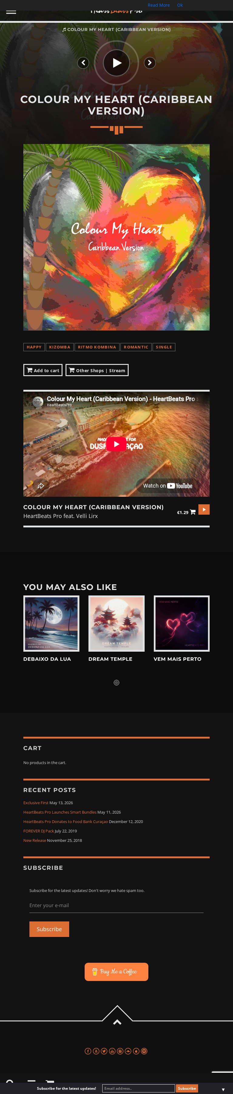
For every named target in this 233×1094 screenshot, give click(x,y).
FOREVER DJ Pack (38, 831)
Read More (159, 5)
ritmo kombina (97, 347)
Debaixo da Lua (47, 659)
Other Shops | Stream (100, 370)
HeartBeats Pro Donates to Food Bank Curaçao (65, 821)
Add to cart (45, 370)
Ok (180, 5)
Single (164, 347)
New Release (34, 840)
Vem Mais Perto (177, 659)
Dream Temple (111, 659)
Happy (34, 347)
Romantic (136, 347)
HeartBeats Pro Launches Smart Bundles (59, 812)
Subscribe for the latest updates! (66, 1088)
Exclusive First (36, 802)
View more (51, 623)
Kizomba (59, 347)
